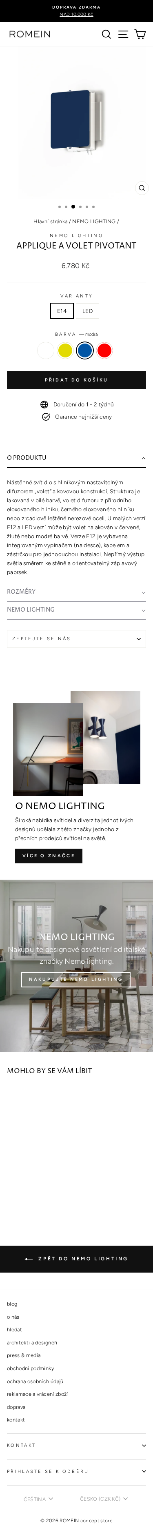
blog (12, 1304)
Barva (76, 334)
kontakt (16, 1420)
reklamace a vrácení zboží (37, 1394)
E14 (62, 311)
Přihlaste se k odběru (48, 1471)
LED (87, 311)
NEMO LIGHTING (94, 221)
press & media (24, 1355)
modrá (85, 350)
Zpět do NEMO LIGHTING (82, 1259)
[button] (76, 459)
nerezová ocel (46, 350)
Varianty (76, 296)
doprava (16, 1407)
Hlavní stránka (50, 221)
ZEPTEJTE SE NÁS (41, 638)
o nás (13, 1317)
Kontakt (21, 1445)
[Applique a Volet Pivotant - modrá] (30, 1196)
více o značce (48, 855)
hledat (14, 1329)
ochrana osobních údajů (35, 1381)
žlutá (65, 350)
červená (104, 350)
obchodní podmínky (30, 1368)
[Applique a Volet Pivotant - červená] (40, 1196)
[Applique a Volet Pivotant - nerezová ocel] (12, 1196)
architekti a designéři (32, 1342)
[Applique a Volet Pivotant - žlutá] (21, 1196)
